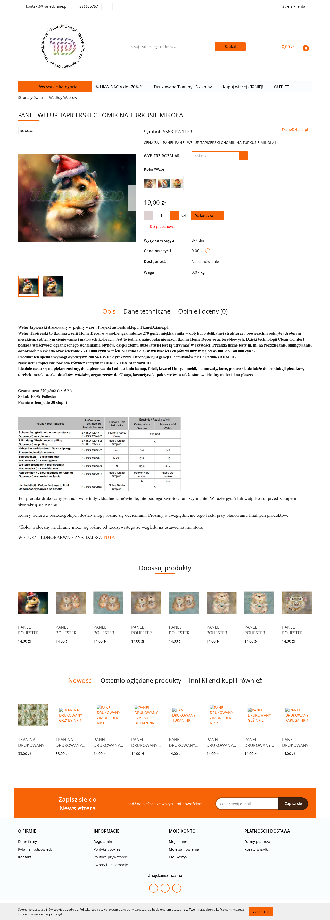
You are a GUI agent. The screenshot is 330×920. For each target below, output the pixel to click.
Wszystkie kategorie (57, 87)
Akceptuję (260, 911)
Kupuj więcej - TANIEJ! (243, 87)
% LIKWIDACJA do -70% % (119, 87)
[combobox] (220, 155)
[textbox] (215, 156)
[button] (27, 831)
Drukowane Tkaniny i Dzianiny (183, 87)
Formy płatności (258, 841)
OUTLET (282, 87)
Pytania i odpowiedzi (36, 849)
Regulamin (103, 841)
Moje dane (178, 841)
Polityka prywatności (111, 857)
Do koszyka (204, 215)
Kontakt (24, 857)
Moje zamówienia (184, 849)
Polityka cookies (107, 849)
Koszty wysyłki (256, 849)
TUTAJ (110, 537)
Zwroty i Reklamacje (111, 864)
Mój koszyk (178, 857)
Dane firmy (27, 841)
